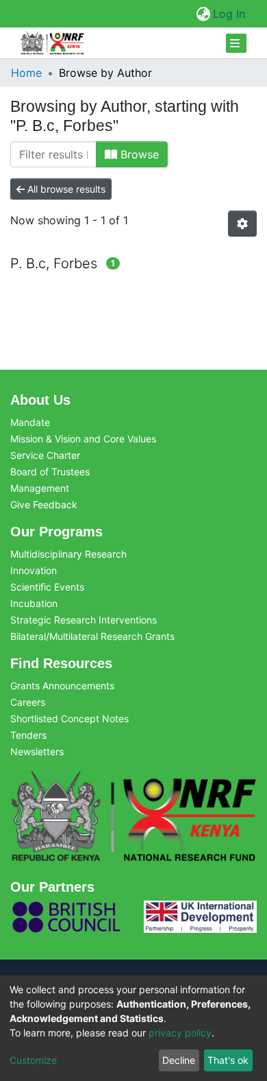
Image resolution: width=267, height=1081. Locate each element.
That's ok (228, 1060)
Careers (27, 702)
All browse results (65, 189)
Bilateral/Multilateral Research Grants (92, 636)
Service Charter (45, 455)
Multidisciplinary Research (68, 554)
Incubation (34, 603)
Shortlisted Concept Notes (69, 718)
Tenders (28, 735)
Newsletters (37, 751)
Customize (33, 1060)
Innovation (33, 570)
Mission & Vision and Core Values (83, 438)
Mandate (30, 422)
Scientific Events (47, 587)
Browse (138, 154)
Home (26, 73)
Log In (229, 14)
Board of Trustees (50, 471)
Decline (178, 1060)
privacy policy (180, 1032)
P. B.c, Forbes (53, 263)
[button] (203, 13)
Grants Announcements (62, 685)
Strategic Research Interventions (83, 620)
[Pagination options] (242, 224)
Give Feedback (43, 504)
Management (39, 488)
